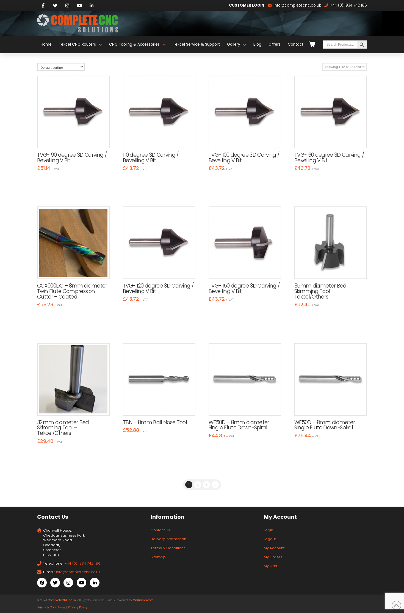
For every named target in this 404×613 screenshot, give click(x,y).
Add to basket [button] (76, 138)
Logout (270, 539)
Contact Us (160, 530)
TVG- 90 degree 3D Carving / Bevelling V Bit (72, 157)
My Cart (270, 566)
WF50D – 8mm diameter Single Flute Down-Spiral (239, 425)
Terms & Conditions (168, 548)
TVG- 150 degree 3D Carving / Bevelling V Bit (244, 288)
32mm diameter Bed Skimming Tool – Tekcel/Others (63, 428)
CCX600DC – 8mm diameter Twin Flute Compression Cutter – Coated (72, 291)
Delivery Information (168, 539)
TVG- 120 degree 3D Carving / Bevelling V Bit (158, 288)
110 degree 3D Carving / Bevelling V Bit (151, 157)
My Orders (273, 557)
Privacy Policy (77, 607)
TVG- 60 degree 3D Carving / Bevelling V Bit (329, 157)
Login (268, 530)
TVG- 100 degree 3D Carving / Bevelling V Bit (244, 157)
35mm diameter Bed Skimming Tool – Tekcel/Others (320, 291)
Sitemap (158, 557)
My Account (274, 548)
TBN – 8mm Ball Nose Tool (155, 422)
